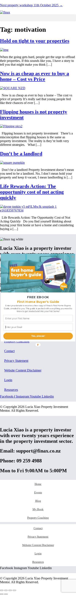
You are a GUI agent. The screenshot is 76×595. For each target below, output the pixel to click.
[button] (38, 297)
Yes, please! (38, 336)
